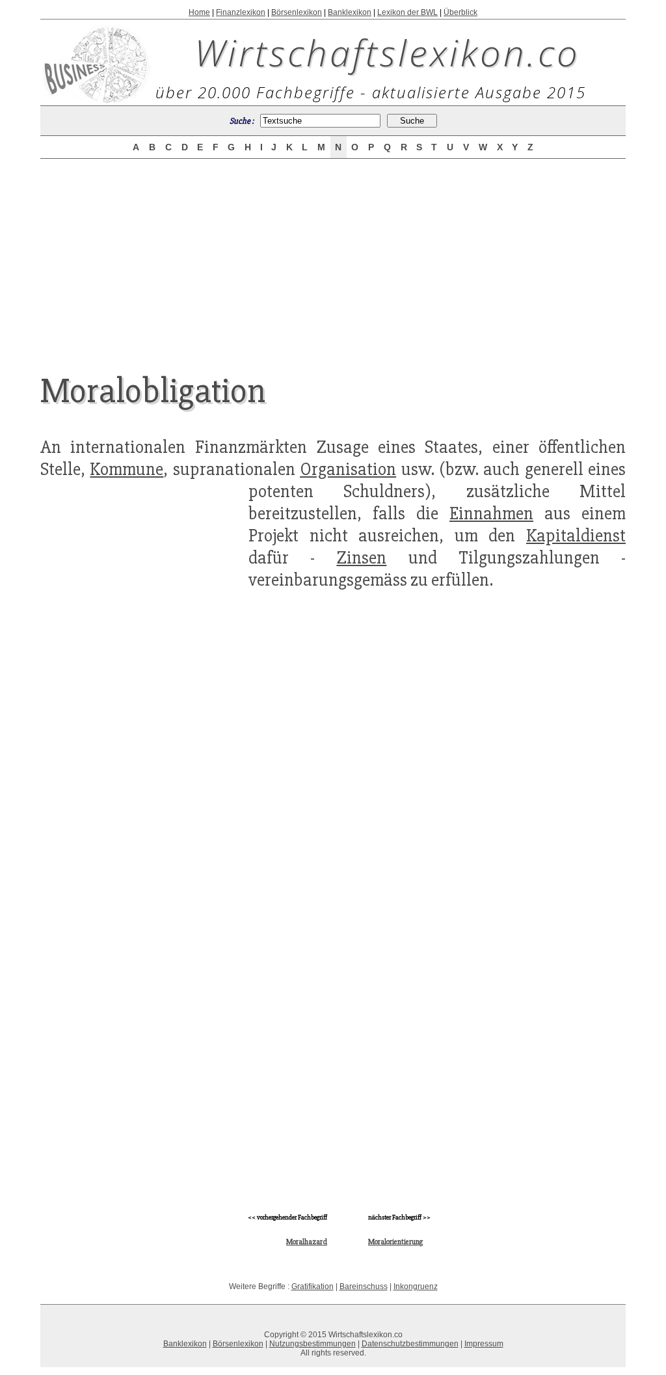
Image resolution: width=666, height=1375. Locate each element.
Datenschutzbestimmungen (410, 1343)
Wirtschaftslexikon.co (387, 52)
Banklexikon (349, 12)
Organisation (348, 469)
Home (199, 12)
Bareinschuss (364, 1286)
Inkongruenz (415, 1286)
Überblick (460, 12)
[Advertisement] (333, 255)
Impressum (483, 1343)
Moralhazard (306, 1242)
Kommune (126, 469)
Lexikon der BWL (407, 12)
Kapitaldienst (576, 535)
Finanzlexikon (240, 12)
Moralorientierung (395, 1242)
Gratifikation (312, 1286)
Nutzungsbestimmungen (312, 1343)
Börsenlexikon (296, 12)
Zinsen (361, 558)
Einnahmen (491, 513)
